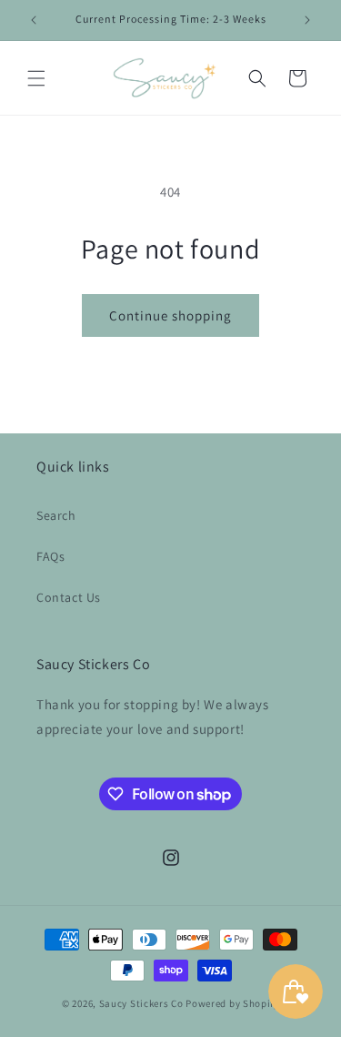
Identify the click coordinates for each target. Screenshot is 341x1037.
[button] (36, 78)
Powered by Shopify (232, 1003)
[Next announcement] (307, 20)
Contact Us (68, 597)
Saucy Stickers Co (141, 1003)
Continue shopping (170, 315)
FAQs (50, 556)
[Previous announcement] (34, 20)
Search (56, 515)
